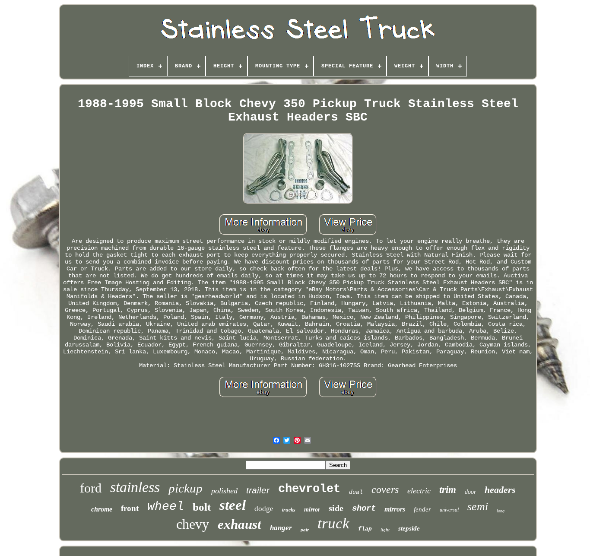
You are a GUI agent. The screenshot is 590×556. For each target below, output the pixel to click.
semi (477, 506)
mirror (312, 509)
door (470, 492)
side (336, 508)
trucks (288, 510)
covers (385, 489)
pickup (185, 488)
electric (419, 490)
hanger (281, 528)
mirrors (394, 509)
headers (500, 489)
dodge (263, 509)
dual (356, 492)
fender (422, 509)
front (130, 508)
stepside (409, 528)
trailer (258, 490)
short (364, 508)
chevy (192, 524)
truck (333, 523)
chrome (101, 509)
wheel (165, 506)
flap (365, 529)
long (500, 510)
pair (305, 529)
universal (449, 510)
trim (447, 489)
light (385, 529)
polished (224, 490)
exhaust (239, 524)
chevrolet (309, 489)
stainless (135, 487)
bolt (202, 507)
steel (232, 505)
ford (91, 488)
